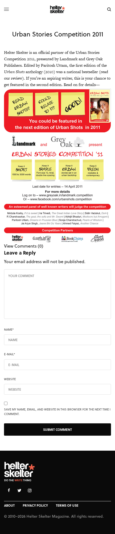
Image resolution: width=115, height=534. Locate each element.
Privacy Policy (35, 505)
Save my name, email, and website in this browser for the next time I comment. (57, 411)
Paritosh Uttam (54, 65)
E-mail (9, 354)
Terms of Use (67, 505)
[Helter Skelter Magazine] (57, 9)
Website (10, 379)
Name (9, 329)
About (9, 505)
